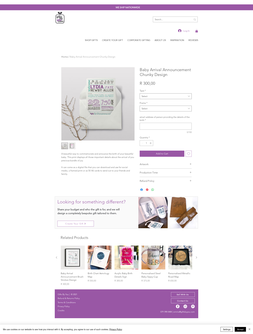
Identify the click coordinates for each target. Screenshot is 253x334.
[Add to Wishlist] (189, 154)
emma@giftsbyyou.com (184, 311)
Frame (143, 103)
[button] (196, 30)
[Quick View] (73, 258)
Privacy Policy (115, 329)
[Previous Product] (56, 257)
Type (143, 90)
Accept (240, 329)
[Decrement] (142, 143)
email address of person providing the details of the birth (165, 118)
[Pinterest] (193, 306)
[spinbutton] (146, 143)
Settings (226, 329)
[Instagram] (185, 306)
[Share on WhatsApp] (152, 189)
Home (64, 56)
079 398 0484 (166, 311)
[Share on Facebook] (141, 189)
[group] (126, 265)
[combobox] (166, 96)
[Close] (249, 329)
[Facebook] (178, 306)
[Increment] (151, 143)
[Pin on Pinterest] (147, 189)
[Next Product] (196, 257)
